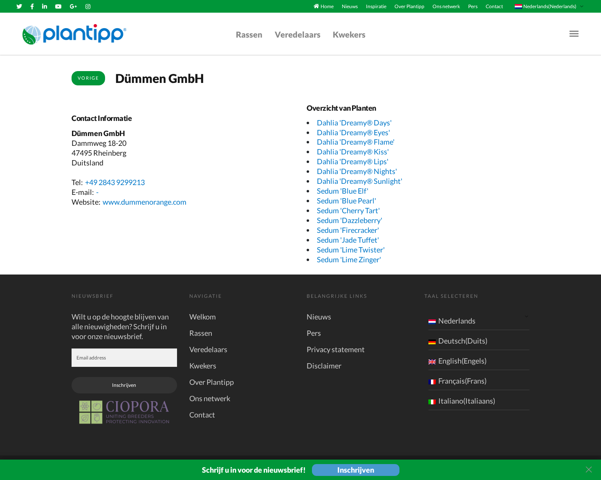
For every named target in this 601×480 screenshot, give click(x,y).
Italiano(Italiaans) (466, 400)
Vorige (88, 77)
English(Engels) (462, 360)
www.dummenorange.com (144, 201)
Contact (494, 6)
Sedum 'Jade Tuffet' (348, 239)
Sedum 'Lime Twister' (351, 249)
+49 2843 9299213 (115, 182)
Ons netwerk (446, 6)
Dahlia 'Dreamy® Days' (354, 122)
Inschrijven (124, 385)
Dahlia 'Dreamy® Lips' (352, 161)
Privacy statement (336, 349)
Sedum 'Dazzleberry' (349, 220)
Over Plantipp (409, 6)
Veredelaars (298, 34)
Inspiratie (376, 6)
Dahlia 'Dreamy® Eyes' (353, 132)
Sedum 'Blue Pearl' (346, 200)
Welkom (202, 316)
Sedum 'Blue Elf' (342, 190)
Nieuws (350, 6)
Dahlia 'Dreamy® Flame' (356, 141)
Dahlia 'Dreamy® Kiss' (353, 151)
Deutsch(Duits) (462, 340)
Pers (473, 6)
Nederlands (456, 320)
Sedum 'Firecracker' (348, 229)
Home (327, 6)
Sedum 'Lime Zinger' (349, 259)
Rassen (249, 34)
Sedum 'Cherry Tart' (348, 210)
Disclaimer (324, 365)
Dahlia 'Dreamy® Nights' (357, 171)
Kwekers (349, 34)
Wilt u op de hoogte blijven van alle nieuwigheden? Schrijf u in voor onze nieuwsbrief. (120, 326)
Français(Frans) (462, 380)
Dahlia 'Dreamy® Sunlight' (359, 180)
